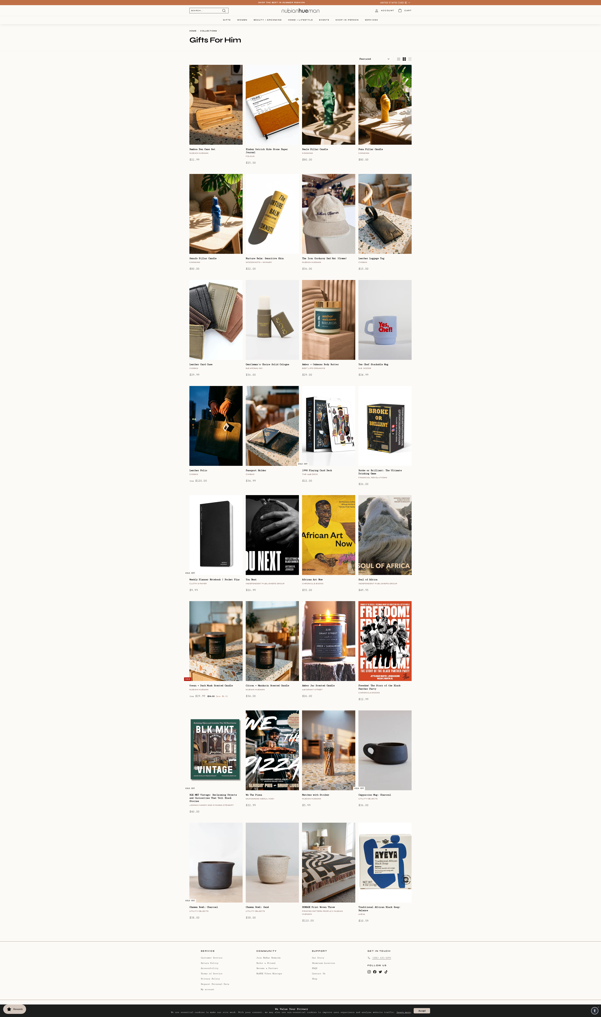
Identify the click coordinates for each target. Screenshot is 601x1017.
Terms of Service (211, 973)
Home (192, 31)
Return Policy (209, 963)
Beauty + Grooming (268, 20)
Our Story (318, 957)
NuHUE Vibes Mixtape (269, 973)
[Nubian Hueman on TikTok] (386, 972)
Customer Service (211, 957)
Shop (314, 978)
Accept (422, 1010)
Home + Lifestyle (300, 20)
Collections (208, 31)
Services (371, 20)
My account (207, 989)
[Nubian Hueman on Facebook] (374, 972)
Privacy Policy (210, 978)
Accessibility (209, 968)
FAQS (314, 968)
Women (242, 20)
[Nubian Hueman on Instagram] (369, 972)
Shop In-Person (347, 20)
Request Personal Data (215, 984)
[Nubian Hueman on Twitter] (380, 972)
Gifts (227, 20)
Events (324, 20)
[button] (594, 1010)
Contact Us (318, 973)
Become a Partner (267, 968)
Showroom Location (323, 963)
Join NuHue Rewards (268, 957)
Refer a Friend (265, 963)
